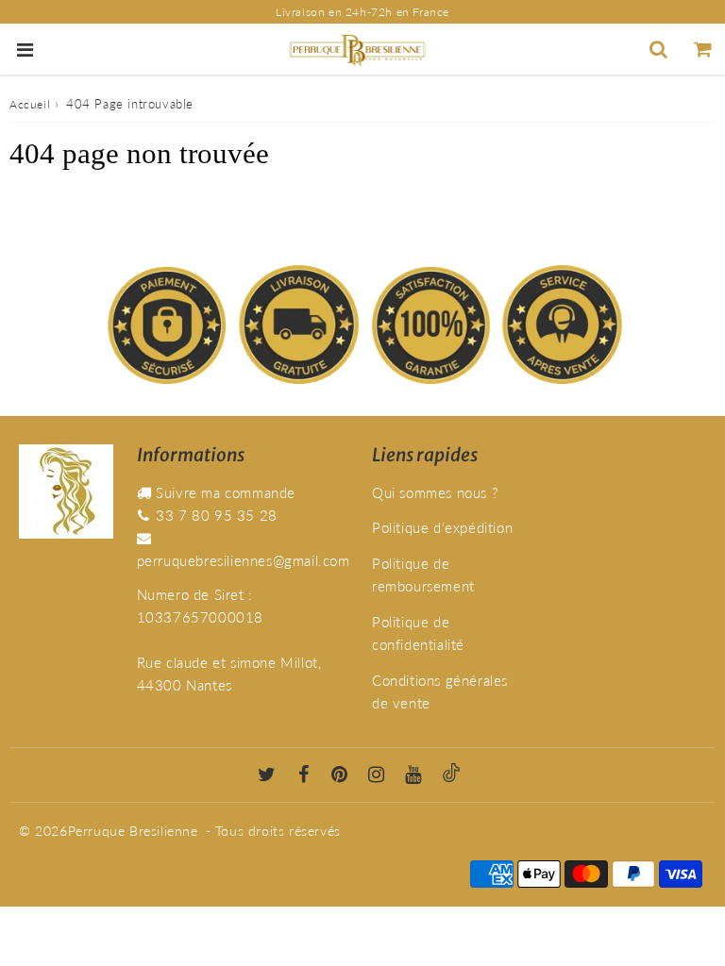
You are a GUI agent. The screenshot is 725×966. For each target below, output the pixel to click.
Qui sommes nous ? (434, 492)
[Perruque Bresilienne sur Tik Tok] (451, 775)
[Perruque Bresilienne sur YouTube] (413, 775)
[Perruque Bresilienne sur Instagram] (376, 775)
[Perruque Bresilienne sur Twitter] (267, 775)
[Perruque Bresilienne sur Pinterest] (340, 775)
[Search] (658, 49)
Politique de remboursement (423, 574)
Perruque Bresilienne (133, 831)
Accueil (29, 104)
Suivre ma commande (225, 492)
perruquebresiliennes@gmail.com (243, 560)
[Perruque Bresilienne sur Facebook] (304, 775)
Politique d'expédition (442, 527)
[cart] (703, 49)
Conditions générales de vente (440, 691)
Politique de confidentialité (418, 633)
